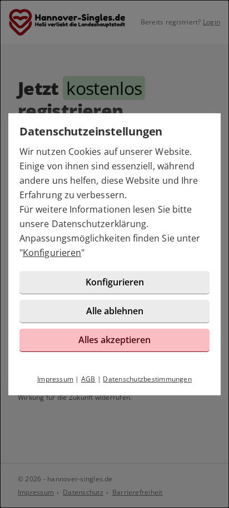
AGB (88, 379)
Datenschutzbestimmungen (147, 379)
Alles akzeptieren (114, 340)
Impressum (55, 379)
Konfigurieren (52, 253)
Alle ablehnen (114, 311)
